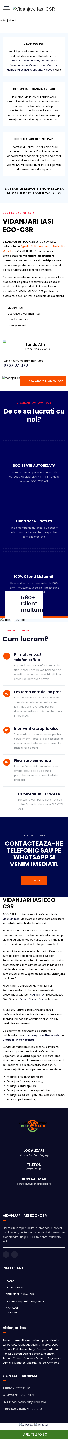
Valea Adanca (19, 65)
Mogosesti (20, 1363)
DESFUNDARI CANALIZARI (20, 1294)
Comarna (53, 1363)
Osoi (54, 1344)
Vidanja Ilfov (37, 994)
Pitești (23, 999)
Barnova (8, 1363)
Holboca (49, 69)
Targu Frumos (37, 1349)
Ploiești (33, 999)
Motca (42, 1363)
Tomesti (17, 60)
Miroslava (23, 69)
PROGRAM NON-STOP (45, 380)
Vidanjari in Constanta (18, 1040)
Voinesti (41, 1358)
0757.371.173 (34, 880)
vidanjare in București (43, 1035)
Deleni (27, 1353)
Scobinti (37, 1353)
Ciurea (33, 65)
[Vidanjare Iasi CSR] (34, 9)
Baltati (32, 1363)
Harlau (7, 1353)
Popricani (49, 1353)
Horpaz (11, 69)
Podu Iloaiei (20, 1349)
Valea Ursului (31, 60)
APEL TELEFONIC (35, 1434)
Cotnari (17, 1358)
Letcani (7, 1349)
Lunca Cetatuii (48, 65)
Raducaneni (30, 1344)
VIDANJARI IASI (14, 1287)
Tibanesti (29, 1358)
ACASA (10, 1280)
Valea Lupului (49, 60)
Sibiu (41, 999)
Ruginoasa (54, 1358)
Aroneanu (36, 69)
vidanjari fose (11, 919)
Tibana (7, 1358)
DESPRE (12, 1312)
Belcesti (17, 1353)
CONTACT (12, 1308)
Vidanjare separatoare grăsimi (25, 1301)
